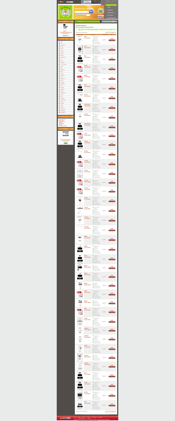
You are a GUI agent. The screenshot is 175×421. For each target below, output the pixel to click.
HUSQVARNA (63, 57)
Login (109, 7)
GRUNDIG (62, 52)
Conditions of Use (62, 121)
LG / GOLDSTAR (63, 64)
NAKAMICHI (63, 69)
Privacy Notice (61, 120)
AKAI (61, 43)
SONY (62, 96)
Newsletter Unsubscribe (63, 125)
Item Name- (93, 34)
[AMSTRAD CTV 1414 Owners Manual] (80, 182)
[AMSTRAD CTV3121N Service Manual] (80, 230)
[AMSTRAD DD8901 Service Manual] (80, 259)
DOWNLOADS (110, 10)
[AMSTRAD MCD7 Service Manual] (80, 405)
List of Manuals (61, 123)
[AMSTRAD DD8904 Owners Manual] (80, 268)
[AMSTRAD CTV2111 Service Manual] (80, 201)
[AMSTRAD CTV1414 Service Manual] (80, 174)
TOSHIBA (62, 103)
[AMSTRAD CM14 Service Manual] (80, 88)
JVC (61, 59)
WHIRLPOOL (63, 108)
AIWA (61, 41)
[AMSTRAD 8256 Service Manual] (80, 59)
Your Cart (88, 417)
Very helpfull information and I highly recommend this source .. (66, 33)
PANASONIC (63, 78)
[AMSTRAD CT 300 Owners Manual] (80, 136)
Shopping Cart (111, 12)
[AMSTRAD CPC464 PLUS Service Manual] (80, 108)
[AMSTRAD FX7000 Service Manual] (80, 349)
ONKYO (62, 73)
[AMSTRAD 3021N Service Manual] (80, 50)
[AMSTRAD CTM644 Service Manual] (80, 154)
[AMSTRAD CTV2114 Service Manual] (80, 211)
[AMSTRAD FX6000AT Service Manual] (80, 339)
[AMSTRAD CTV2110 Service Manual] (80, 191)
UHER (62, 105)
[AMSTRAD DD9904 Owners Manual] (80, 303)
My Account (110, 15)
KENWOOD (63, 62)
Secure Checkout (112, 18)
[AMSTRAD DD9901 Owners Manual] (80, 285)
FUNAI (62, 50)
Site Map (60, 124)
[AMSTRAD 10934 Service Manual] (80, 40)
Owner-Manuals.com (81, 418)
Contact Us (60, 122)
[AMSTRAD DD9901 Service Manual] (80, 294)
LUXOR (62, 66)
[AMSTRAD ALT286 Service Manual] (80, 69)
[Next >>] (113, 32)
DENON (62, 46)
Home (109, 5)
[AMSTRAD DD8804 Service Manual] (80, 240)
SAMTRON (62, 89)
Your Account (100, 417)
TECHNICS (62, 98)
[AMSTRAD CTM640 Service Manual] (80, 145)
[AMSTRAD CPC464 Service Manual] (80, 98)
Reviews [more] (63, 21)
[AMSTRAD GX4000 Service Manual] (80, 386)
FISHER (62, 48)
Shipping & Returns (62, 119)
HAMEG (62, 53)
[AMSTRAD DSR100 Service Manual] (80, 322)
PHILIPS (62, 80)
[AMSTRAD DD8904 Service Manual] (80, 277)
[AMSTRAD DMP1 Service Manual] (80, 312)
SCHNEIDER (63, 92)
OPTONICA (63, 75)
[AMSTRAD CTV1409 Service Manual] (80, 164)
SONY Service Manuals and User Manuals (79, 419)
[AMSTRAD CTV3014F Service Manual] (80, 220)
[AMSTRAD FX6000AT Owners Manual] (80, 330)
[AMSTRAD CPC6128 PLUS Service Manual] (80, 127)
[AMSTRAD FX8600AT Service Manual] (80, 366)
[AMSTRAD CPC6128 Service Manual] (80, 117)
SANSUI (62, 91)
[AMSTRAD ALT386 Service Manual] (80, 79)
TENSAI (62, 101)
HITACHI (62, 55)
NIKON (62, 71)
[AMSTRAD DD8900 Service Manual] (80, 249)
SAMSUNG (62, 87)
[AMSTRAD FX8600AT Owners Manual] (80, 358)
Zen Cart (89, 418)
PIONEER (62, 82)
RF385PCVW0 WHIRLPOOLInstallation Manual (66, 140)
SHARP (62, 94)
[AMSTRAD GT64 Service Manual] (80, 376)
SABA (61, 85)
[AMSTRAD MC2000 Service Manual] (80, 395)
